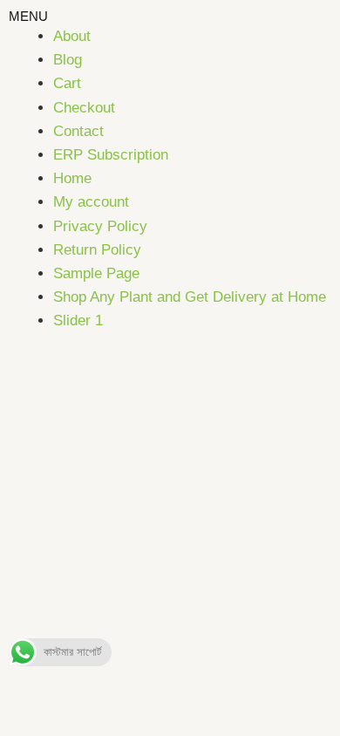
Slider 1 (78, 320)
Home (72, 178)
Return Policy (97, 250)
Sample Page (96, 273)
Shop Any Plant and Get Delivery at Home (189, 297)
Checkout (84, 107)
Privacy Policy (100, 226)
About (72, 36)
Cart (67, 83)
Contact (78, 131)
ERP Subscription (110, 155)
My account (91, 202)
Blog (67, 59)
